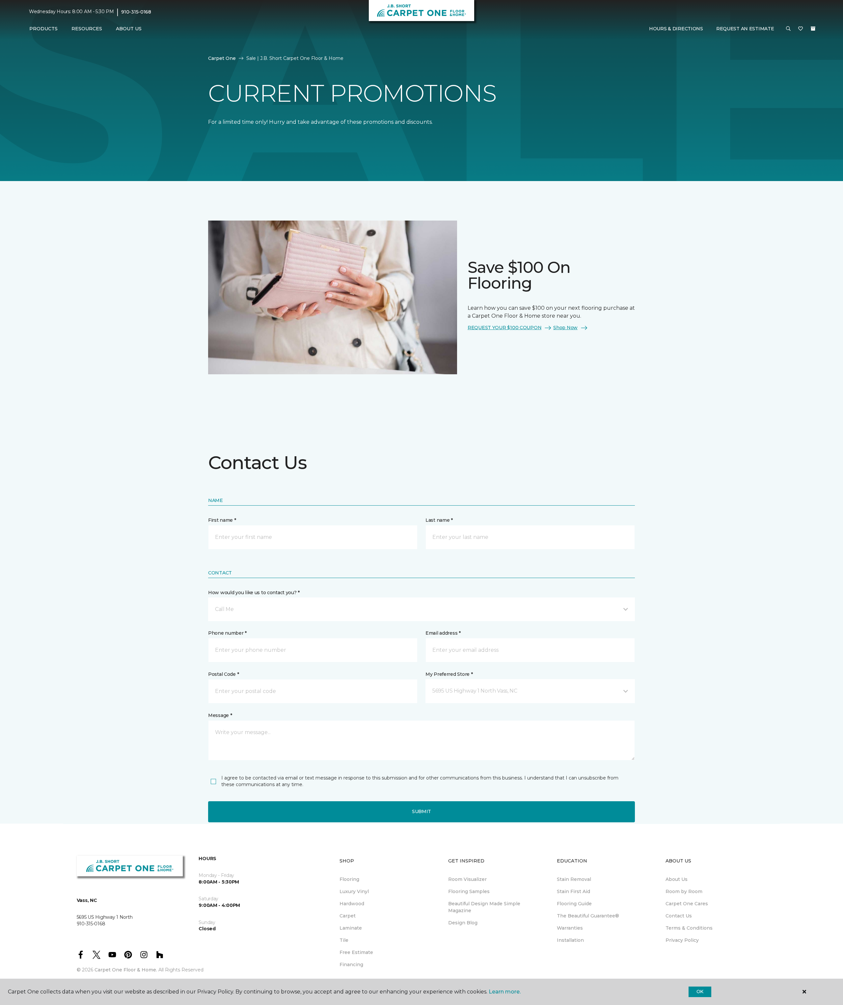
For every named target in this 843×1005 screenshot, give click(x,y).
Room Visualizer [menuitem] (467, 879)
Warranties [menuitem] (570, 928)
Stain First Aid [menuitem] (573, 891)
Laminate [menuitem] (351, 928)
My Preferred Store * (449, 674)
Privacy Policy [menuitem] (682, 940)
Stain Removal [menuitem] (574, 879)
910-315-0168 (136, 12)
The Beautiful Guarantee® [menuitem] (588, 916)
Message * (220, 715)
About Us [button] (129, 29)
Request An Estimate (745, 29)
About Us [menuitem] (677, 879)
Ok (699, 991)
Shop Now (565, 328)
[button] (788, 29)
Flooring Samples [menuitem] (469, 891)
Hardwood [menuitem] (352, 904)
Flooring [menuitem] (349, 879)
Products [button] (43, 29)
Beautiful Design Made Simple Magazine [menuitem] (484, 907)
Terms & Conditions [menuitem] (689, 928)
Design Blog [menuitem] (462, 923)
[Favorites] (800, 29)
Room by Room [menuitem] (684, 891)
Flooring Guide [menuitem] (574, 904)
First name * (222, 520)
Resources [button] (86, 29)
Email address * (443, 633)
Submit (421, 811)
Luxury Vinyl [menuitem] (354, 891)
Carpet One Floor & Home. (126, 970)
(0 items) (813, 28)
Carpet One (222, 58)
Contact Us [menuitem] (679, 916)
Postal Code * (223, 674)
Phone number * (227, 633)
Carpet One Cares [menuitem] (687, 904)
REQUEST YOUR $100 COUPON (504, 328)
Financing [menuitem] (351, 964)
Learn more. (505, 992)
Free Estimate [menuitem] (356, 952)
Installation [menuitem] (570, 940)
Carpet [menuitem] (348, 916)
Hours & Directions (676, 29)
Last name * (439, 520)
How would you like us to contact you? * (254, 592)
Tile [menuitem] (344, 940)
